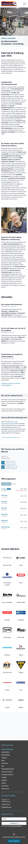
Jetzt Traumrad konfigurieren (11, 437)
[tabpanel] (14, 509)
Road (3, 760)
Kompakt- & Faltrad (7, 774)
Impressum (5, 786)
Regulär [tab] (14, 484)
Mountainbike (6, 755)
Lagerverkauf (5, 752)
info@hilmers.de (6, 807)
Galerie (4, 783)
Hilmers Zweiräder (7, 749)
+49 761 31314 (6, 804)
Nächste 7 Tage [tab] (6, 484)
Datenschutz (5, 788)
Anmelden (17, 824)
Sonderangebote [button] (14, 841)
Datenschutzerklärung (16, 826)
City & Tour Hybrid (7, 772)
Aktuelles (4, 780)
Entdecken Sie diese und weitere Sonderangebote (10, 384)
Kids (3, 766)
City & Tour (5, 763)
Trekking (4, 757)
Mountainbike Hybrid (8, 769)
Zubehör (4, 777)
